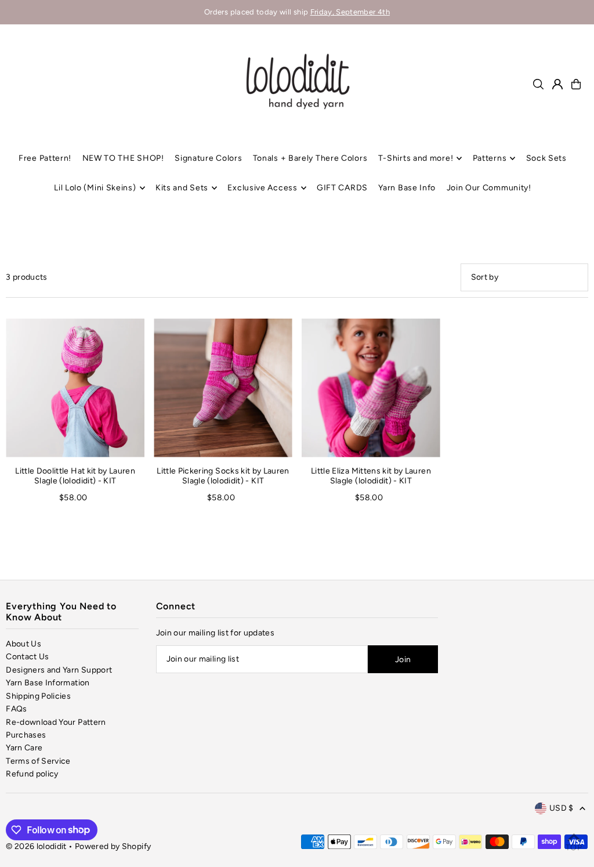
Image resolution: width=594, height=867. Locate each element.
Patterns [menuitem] (490, 158)
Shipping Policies (38, 696)
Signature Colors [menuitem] (208, 158)
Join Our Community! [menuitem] (489, 188)
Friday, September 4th (350, 12)
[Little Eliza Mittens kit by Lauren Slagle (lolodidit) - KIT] (371, 388)
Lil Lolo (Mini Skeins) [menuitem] (95, 188)
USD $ (561, 808)
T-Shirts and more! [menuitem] (416, 158)
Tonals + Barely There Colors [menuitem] (310, 158)
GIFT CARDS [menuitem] (342, 188)
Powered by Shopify (113, 846)
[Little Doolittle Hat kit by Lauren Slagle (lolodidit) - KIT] (75, 388)
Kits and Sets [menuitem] (181, 188)
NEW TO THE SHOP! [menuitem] (123, 158)
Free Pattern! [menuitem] (45, 158)
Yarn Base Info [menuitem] (407, 188)
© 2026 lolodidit (36, 846)
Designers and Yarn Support (59, 670)
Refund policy (32, 774)
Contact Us (27, 657)
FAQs (16, 709)
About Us (23, 644)
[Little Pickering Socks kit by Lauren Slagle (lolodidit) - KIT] (223, 388)
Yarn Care (24, 748)
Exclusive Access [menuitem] (262, 188)
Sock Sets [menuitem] (546, 158)
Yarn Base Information (47, 683)
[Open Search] (538, 84)
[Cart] (576, 84)
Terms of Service (38, 761)
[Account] (557, 84)
